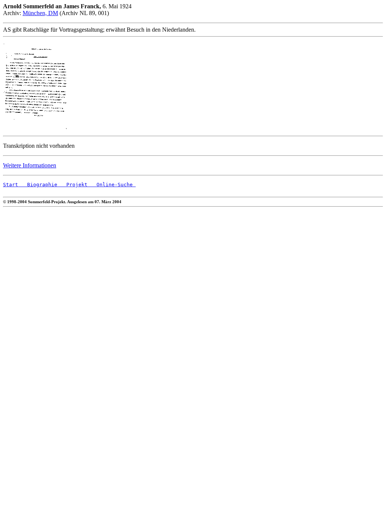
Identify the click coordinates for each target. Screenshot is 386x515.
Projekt (72, 184)
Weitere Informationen (29, 165)
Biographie (37, 184)
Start (10, 184)
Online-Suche (111, 184)
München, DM (40, 13)
